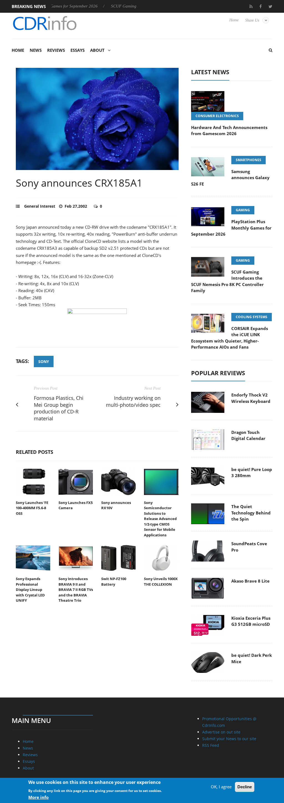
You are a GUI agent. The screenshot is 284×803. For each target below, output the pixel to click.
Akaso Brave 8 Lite (250, 581)
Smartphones (248, 160)
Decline (244, 786)
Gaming (243, 210)
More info (38, 797)
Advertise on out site (221, 732)
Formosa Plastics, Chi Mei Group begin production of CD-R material (58, 408)
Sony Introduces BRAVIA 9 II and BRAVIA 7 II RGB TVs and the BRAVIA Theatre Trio (76, 589)
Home (234, 20)
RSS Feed (210, 745)
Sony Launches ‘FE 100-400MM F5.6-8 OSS (32, 508)
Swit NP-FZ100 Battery (113, 581)
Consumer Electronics (217, 116)
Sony (43, 361)
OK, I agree (221, 786)
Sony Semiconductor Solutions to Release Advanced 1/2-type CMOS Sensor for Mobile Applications (160, 518)
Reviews (56, 50)
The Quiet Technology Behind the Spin (251, 513)
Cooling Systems (251, 317)
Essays (77, 50)
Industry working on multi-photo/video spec (133, 401)
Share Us (252, 20)
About (97, 50)
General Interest (39, 206)
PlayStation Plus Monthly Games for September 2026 (231, 228)
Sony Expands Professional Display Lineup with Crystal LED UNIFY (30, 589)
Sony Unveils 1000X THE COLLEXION (161, 581)
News (36, 50)
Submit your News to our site (229, 738)
